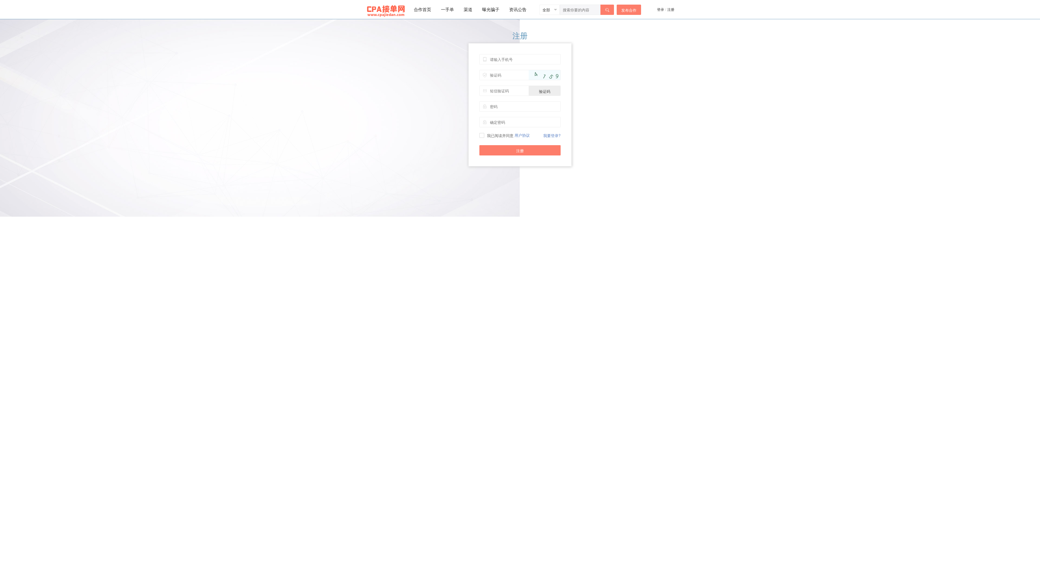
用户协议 (522, 135)
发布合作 (628, 10)
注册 (670, 9)
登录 (660, 9)
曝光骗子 (490, 9)
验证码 (544, 91)
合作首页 (422, 9)
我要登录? (552, 135)
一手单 (447, 9)
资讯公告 (517, 9)
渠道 (468, 9)
